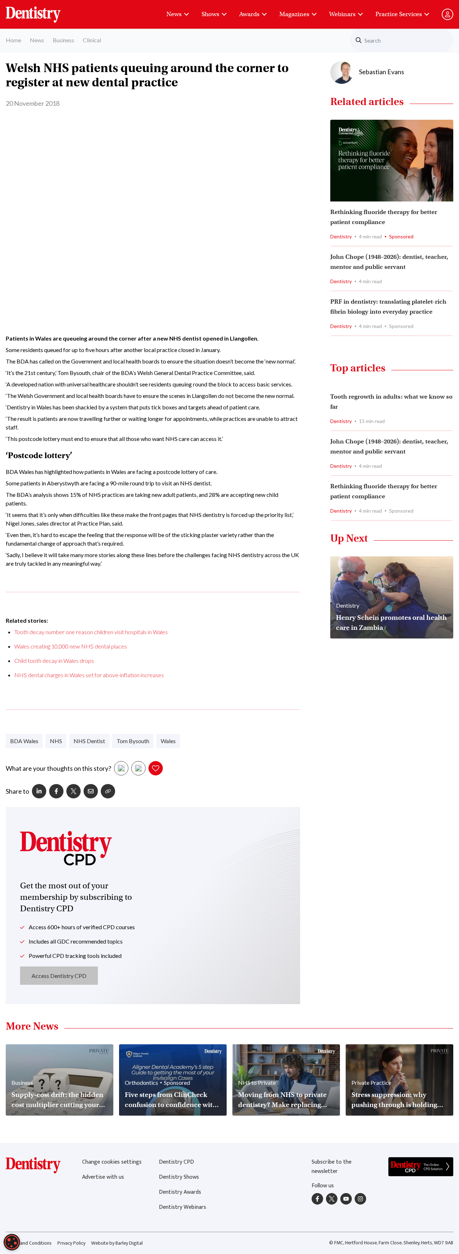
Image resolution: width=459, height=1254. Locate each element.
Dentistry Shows (179, 1177)
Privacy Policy (71, 1243)
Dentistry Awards (180, 1192)
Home (13, 40)
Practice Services (398, 14)
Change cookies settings (112, 1162)
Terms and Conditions (29, 1243)
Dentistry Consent (41, 11)
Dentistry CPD (176, 1162)
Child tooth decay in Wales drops (54, 660)
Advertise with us (103, 1177)
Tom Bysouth (133, 740)
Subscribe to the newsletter (331, 1166)
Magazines (294, 14)
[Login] (447, 14)
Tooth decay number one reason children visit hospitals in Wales (91, 631)
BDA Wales (24, 740)
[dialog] (12, 1242)
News (173, 14)
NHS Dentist (89, 740)
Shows (210, 14)
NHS (56, 740)
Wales (168, 740)
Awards (249, 14)
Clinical (92, 40)
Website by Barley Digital (117, 1243)
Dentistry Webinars (182, 1207)
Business (63, 40)
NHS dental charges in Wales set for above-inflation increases (89, 674)
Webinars (342, 14)
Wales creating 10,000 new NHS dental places (70, 646)
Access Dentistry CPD (59, 975)
